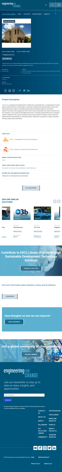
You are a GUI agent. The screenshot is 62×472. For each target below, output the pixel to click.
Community (42, 437)
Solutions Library (9, 14)
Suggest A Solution (31, 268)
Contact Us (41, 412)
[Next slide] (58, 201)
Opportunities (53, 411)
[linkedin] (28, 90)
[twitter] (24, 90)
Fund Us (52, 425)
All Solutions (31, 188)
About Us (42, 417)
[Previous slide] (55, 201)
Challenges (53, 415)
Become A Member (31, 354)
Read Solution (6, 231)
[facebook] (20, 90)
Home (32, 457)
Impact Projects (53, 430)
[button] (59, 4)
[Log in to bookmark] (13, 90)
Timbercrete (5, 71)
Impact (41, 421)
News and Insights (53, 420)
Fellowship (42, 425)
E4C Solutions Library (42, 431)
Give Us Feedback (14, 322)
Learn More (10, 296)
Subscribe (8, 400)
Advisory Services (52, 436)
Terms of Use (48, 463)
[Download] (5, 90)
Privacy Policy (35, 463)
